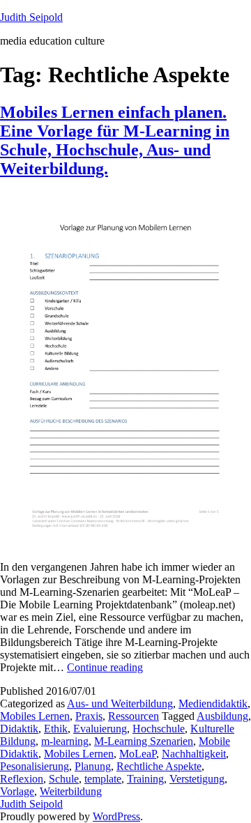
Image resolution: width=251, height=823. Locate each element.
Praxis (88, 716)
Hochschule (158, 728)
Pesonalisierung (34, 766)
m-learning (65, 741)
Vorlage (17, 791)
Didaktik (19, 728)
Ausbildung (222, 716)
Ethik (56, 728)
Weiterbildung (71, 791)
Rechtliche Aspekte (158, 766)
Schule (64, 779)
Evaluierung (100, 728)
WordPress (116, 816)
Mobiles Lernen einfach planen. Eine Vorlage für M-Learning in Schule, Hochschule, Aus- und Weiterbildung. (114, 140)
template (102, 779)
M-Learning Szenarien (143, 741)
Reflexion (21, 779)
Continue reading (105, 667)
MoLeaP (137, 754)
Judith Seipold (31, 17)
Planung (93, 766)
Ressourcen (133, 716)
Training (145, 779)
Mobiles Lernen (35, 716)
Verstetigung (197, 779)
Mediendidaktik (213, 703)
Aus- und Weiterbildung (120, 703)
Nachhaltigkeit (194, 754)
